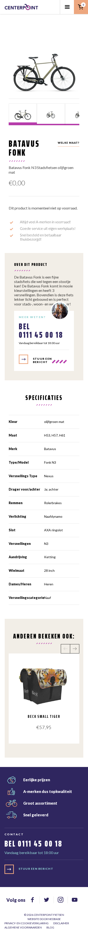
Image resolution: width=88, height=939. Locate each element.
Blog (50, 927)
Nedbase (54, 919)
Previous (65, 648)
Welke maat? (69, 142)
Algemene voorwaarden (23, 927)
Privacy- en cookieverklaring (26, 923)
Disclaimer (61, 923)
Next (74, 648)
